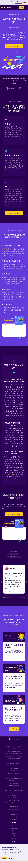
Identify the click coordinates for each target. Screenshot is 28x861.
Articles (14, 812)
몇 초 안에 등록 (6, 249)
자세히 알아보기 (10, 474)
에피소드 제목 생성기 (14, 554)
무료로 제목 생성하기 (14, 46)
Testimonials (14, 838)
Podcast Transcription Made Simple (14, 753)
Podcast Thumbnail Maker (14, 773)
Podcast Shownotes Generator (14, 746)
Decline (10, 858)
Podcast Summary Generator (14, 751)
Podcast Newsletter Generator (14, 793)
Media (14, 836)
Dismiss (24, 2)
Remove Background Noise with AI (14, 778)
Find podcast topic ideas (14, 809)
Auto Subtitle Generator (14, 758)
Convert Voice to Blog (14, 800)
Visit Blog (14, 729)
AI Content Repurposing (14, 795)
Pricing (14, 831)
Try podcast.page (18, 3)
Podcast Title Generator (14, 749)
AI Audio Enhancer (13, 776)
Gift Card (15, 826)
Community (14, 817)
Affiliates (14, 833)
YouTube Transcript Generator (14, 763)
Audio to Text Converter (14, 761)
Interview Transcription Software (14, 756)
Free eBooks (14, 814)
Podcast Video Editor (14, 783)
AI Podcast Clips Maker (14, 771)
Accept (4, 858)
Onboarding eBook (13, 828)
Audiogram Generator (14, 768)
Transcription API (14, 766)
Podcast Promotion (14, 785)
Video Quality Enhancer (14, 798)
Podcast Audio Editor (14, 780)
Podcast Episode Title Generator (14, 557)
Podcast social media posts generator (14, 790)
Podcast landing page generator (14, 803)
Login (21, 7)
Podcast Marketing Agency (14, 788)
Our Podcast (14, 819)
